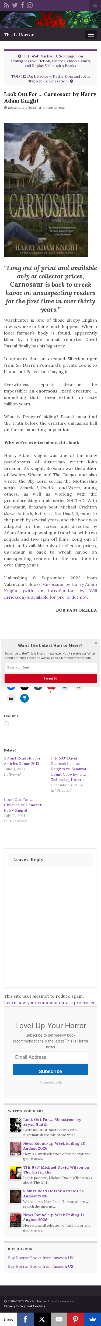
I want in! (50, 678)
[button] (50, 645)
